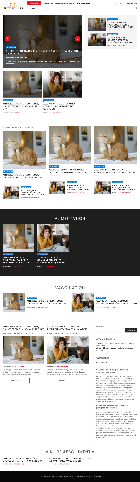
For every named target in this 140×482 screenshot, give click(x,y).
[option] (42, 41)
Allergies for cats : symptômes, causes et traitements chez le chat (42, 52)
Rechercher (100, 327)
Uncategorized (11, 47)
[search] (136, 8)
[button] (31, 8)
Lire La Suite (16, 380)
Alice (31, 333)
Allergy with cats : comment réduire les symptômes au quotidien (60, 106)
